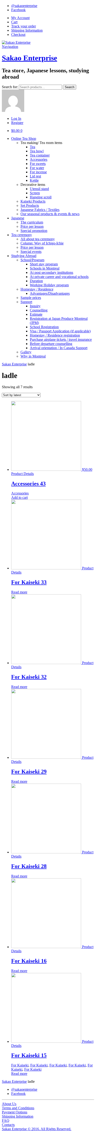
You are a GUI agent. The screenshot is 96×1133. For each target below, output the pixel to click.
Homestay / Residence (37, 289)
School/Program (32, 260)
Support (26, 302)
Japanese (17, 218)
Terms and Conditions (18, 1108)
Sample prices (31, 298)
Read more (19, 592)
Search (69, 87)
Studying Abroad (23, 256)
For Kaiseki (19, 1065)
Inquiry (35, 306)
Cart (14, 22)
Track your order (23, 26)
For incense (38, 172)
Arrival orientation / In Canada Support (58, 348)
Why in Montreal (33, 356)
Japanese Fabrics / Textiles (40, 210)
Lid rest (35, 176)
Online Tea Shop (23, 138)
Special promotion (34, 231)
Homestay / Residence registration (55, 335)
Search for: (10, 87)
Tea (32, 147)
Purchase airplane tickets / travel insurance (61, 339)
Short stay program (44, 264)
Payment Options (14, 1112)
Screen (35, 193)
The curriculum (32, 222)
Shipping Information (27, 30)
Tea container (40, 155)
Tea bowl (37, 151)
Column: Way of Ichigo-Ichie (42, 243)
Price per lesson (32, 226)
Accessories (38, 159)
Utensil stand (39, 189)
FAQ (5, 1121)
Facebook (18, 10)
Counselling (39, 310)
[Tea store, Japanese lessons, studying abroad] (16, 42)
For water (37, 168)
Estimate (36, 314)
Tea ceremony (21, 235)
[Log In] (13, 111)
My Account (20, 18)
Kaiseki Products (33, 201)
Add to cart (19, 497)
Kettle (34, 180)
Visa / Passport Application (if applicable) (60, 331)
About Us (9, 1104)
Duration (36, 281)
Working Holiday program (49, 285)
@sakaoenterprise (24, 6)
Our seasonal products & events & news (50, 214)
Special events (31, 252)
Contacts (8, 1125)
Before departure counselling (51, 344)
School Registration (44, 327)
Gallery (26, 352)
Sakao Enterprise (29, 58)
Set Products (30, 205)
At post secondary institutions (51, 272)
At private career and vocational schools (59, 277)
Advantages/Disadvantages (50, 293)
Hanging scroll (40, 197)
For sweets (38, 164)
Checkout (18, 35)
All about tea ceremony (38, 239)
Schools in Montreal (44, 268)
